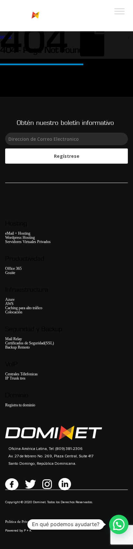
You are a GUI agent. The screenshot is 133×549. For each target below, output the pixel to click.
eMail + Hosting (17, 233)
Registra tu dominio (20, 405)
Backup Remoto (17, 347)
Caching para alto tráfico (23, 308)
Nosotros (73, 522)
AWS (9, 304)
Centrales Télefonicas (21, 374)
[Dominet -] (29, 16)
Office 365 (13, 269)
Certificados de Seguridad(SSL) (29, 343)
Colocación (13, 312)
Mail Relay (13, 339)
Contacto (88, 522)
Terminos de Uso (52, 522)
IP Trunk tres (15, 378)
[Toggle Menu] (119, 11)
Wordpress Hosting (20, 238)
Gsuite (10, 273)
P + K (28, 530)
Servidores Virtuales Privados (28, 242)
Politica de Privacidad (21, 522)
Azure (10, 300)
